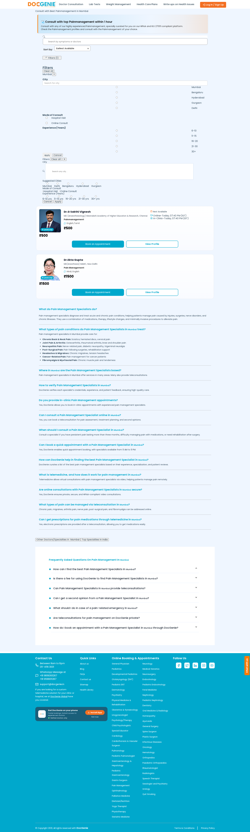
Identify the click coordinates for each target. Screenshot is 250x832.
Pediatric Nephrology (153, 700)
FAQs (82, 674)
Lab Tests (94, 4)
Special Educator (120, 730)
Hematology (149, 752)
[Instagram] (203, 665)
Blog (82, 669)
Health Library (86, 690)
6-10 (194, 131)
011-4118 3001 (47, 666)
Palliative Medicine (121, 796)
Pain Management (121, 785)
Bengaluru (197, 92)
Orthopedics (149, 757)
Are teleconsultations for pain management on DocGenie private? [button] (96, 618)
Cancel (58, 155)
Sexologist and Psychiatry (155, 783)
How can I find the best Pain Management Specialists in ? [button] (94, 569)
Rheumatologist (150, 768)
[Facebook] (178, 665)
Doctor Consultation (71, 4)
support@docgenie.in (52, 684)
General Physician (120, 663)
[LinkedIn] (195, 665)
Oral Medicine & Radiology (155, 710)
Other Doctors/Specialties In (57, 539)
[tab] (125, 569)
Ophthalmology (119, 790)
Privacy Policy (208, 828)
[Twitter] (187, 665)
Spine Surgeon (150, 731)
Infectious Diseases (152, 742)
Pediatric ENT (118, 684)
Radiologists (148, 773)
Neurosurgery (149, 674)
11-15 (194, 136)
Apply (47, 155)
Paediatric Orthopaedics (155, 763)
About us (84, 663)
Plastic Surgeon (150, 736)
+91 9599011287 (48, 679)
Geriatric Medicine (121, 816)
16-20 (195, 141)
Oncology (147, 747)
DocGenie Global (58, 696)
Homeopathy (149, 716)
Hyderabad (198, 98)
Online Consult (59, 123)
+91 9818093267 (48, 675)
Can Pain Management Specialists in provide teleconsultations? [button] (99, 588)
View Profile (152, 244)
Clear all (56, 159)
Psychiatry (117, 695)
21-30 (195, 146)
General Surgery (150, 726)
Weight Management (118, 4)
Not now (95, 717)
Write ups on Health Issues (178, 4)
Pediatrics (117, 669)
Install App (96, 712)
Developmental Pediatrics (124, 674)
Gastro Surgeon (119, 780)
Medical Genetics (151, 669)
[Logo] (41, 4)
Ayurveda (147, 721)
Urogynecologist (120, 715)
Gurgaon (197, 103)
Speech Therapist (151, 778)
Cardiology (117, 736)
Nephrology (148, 695)
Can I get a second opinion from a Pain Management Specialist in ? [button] (101, 598)
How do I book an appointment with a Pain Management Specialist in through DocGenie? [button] (115, 628)
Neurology (147, 663)
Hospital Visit (58, 118)
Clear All (48, 71)
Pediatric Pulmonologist (123, 756)
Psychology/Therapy (122, 720)
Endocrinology (149, 679)
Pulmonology (118, 750)
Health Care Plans (147, 4)
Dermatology (118, 690)
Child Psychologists (121, 725)
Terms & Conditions (184, 828)
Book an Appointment (97, 244)
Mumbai (196, 87)
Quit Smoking (149, 794)
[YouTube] (212, 665)
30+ (194, 151)
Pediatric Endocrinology (154, 684)
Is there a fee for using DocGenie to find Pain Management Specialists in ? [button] (105, 578)
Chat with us (247, 665)
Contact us (85, 679)
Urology (146, 789)
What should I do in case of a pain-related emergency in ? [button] (95, 608)
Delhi (194, 108)
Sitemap (84, 684)
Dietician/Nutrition (120, 801)
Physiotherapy (119, 811)
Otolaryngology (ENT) (122, 679)
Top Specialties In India (95, 539)
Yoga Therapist (119, 806)
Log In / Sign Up (214, 4)
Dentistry (147, 705)
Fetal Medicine (150, 690)
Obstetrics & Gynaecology (125, 710)
